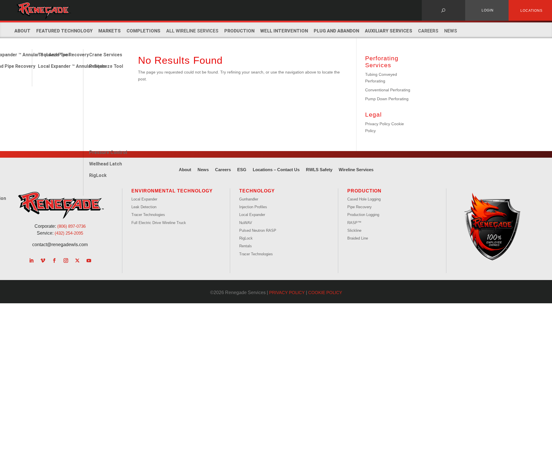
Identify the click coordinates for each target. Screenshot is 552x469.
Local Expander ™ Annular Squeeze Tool (80, 66)
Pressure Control (108, 152)
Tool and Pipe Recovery (63, 54)
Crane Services (105, 54)
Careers (428, 31)
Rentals (97, 66)
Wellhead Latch (105, 164)
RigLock (98, 175)
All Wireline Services (192, 31)
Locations (531, 11)
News (450, 31)
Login (488, 10)
